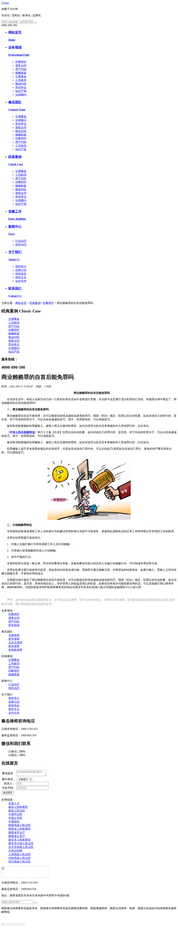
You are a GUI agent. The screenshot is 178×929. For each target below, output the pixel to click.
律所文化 (20, 277)
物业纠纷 (20, 83)
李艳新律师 (15, 649)
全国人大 (13, 803)
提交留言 (7, 792)
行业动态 (20, 240)
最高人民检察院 (18, 806)
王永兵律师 (15, 642)
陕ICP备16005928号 (13, 924)
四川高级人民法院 (19, 861)
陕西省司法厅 (16, 832)
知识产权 (20, 91)
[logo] (5, 2)
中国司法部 (15, 814)
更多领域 (13, 625)
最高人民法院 (16, 810)
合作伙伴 (20, 280)
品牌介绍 (20, 270)
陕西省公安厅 (16, 836)
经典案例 (35, 303)
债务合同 (20, 65)
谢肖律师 (13, 646)
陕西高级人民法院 (19, 825)
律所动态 (20, 244)
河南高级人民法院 (19, 857)
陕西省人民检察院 (19, 828)
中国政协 (13, 821)
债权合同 (20, 127)
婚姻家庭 (20, 72)
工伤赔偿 (20, 80)
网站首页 (20, 303)
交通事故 (20, 76)
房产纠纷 (20, 69)
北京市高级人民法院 (20, 847)
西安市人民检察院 (19, 839)
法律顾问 (20, 94)
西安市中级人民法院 (20, 843)
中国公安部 (15, 817)
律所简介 (20, 266)
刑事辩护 (20, 61)
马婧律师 (13, 635)
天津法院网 (15, 850)
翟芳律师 (13, 638)
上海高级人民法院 (19, 854)
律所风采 (20, 273)
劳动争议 (20, 87)
